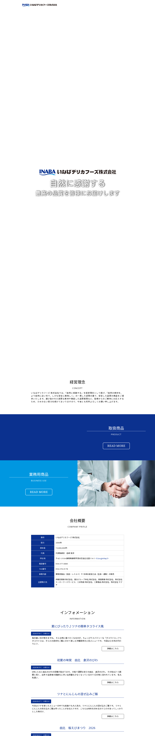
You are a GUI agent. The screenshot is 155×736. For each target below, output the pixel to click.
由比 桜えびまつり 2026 (77, 728)
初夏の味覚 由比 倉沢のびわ (77, 660)
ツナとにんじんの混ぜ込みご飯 (77, 694)
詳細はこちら (113, 648)
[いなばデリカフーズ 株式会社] (39, 6)
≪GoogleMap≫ (102, 558)
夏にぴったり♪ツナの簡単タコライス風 (77, 626)
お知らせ (46, 633)
